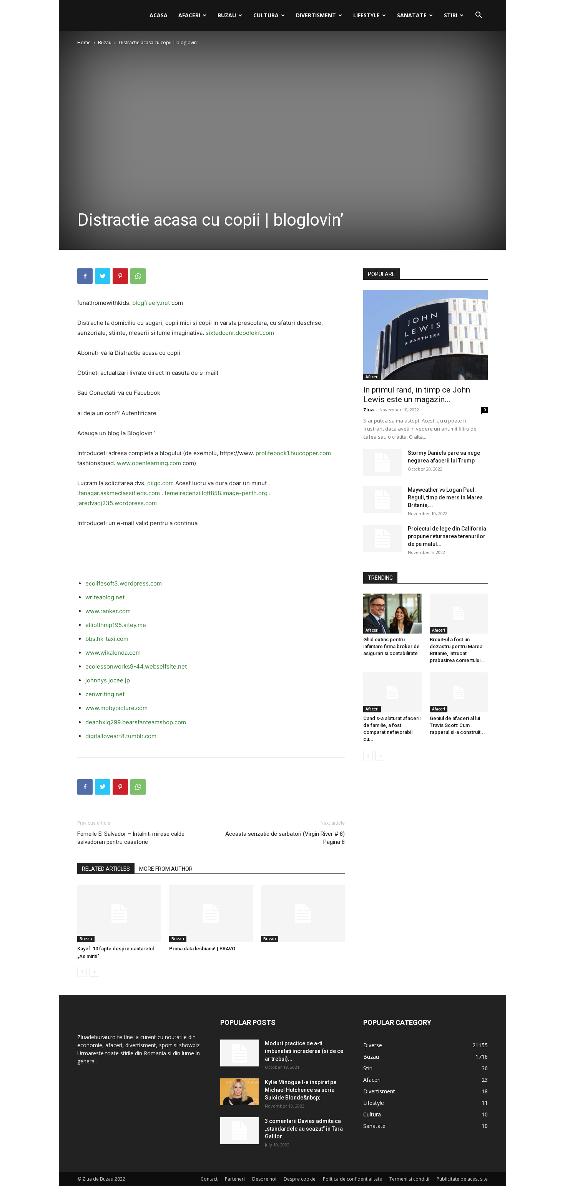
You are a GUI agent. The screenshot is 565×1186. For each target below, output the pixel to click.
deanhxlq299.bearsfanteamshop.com (135, 722)
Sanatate (412, 15)
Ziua (368, 410)
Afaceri (189, 15)
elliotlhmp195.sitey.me (115, 625)
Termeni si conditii (409, 1179)
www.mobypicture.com (116, 708)
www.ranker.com (108, 611)
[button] (478, 16)
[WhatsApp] (138, 276)
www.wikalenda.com (113, 652)
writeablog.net (105, 597)
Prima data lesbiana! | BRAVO (202, 948)
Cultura (266, 15)
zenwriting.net (105, 694)
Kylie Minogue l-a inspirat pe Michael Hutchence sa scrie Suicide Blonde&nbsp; (300, 1090)
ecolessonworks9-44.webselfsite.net (136, 666)
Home (84, 42)
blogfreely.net (151, 302)
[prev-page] (82, 971)
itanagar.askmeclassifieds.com (118, 493)
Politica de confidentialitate (352, 1179)
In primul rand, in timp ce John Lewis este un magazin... (416, 394)
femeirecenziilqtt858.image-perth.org (216, 493)
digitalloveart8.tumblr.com (120, 736)
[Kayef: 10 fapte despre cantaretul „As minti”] (119, 913)
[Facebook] (85, 276)
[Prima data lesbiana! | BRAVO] (211, 913)
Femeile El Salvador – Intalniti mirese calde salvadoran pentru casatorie (130, 837)
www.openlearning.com (149, 463)
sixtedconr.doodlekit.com (240, 332)
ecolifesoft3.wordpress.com (123, 583)
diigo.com (160, 483)
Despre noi (264, 1179)
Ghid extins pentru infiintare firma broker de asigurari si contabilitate (391, 646)
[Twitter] (102, 276)
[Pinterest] (120, 276)
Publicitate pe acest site (462, 1179)
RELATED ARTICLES (106, 869)
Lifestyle (366, 15)
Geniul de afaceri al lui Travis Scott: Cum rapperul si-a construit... (457, 725)
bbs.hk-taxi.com (106, 638)
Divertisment (316, 15)
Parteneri (235, 1179)
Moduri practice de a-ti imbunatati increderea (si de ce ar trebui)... (304, 1051)
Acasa (159, 15)
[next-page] (94, 971)
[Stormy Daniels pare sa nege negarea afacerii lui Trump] (382, 462)
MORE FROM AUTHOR (166, 869)
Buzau (227, 15)
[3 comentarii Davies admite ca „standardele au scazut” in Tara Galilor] (239, 1130)
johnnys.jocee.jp (107, 680)
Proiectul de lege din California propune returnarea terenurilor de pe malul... (447, 536)
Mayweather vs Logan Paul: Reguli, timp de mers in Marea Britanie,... (445, 497)
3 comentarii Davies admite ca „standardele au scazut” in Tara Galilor (304, 1128)
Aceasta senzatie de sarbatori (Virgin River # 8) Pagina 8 (285, 837)
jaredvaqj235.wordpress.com (117, 503)
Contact (209, 1179)
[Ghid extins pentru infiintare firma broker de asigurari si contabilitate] (392, 614)
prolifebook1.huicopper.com (293, 453)
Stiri (450, 15)
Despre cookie (300, 1179)
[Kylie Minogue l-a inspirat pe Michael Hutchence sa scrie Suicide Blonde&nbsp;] (239, 1091)
